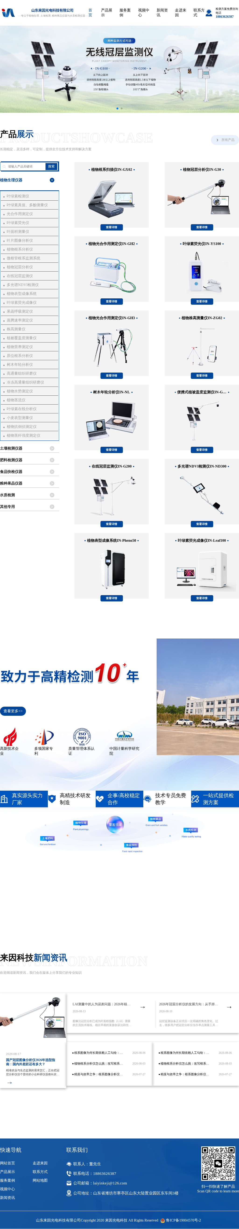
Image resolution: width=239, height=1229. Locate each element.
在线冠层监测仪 (20, 276)
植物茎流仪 (16, 400)
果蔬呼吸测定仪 (20, 311)
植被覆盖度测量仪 (22, 338)
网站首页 (7, 1163)
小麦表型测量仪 (20, 418)
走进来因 (180, 12)
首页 (90, 12)
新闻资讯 (162, 12)
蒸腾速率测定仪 (20, 320)
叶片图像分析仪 (20, 240)
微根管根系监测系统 (23, 258)
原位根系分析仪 (20, 356)
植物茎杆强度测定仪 (23, 435)
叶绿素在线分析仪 (22, 409)
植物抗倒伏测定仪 (22, 427)
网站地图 (40, 1180)
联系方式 (199, 12)
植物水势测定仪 (20, 391)
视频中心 (143, 12)
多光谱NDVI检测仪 (23, 285)
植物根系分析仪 (20, 249)
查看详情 (111, 227)
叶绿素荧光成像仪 (22, 302)
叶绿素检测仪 (18, 196)
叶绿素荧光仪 (18, 223)
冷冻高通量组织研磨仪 (25, 382)
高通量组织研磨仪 (22, 373)
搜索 (51, 166)
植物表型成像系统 (22, 294)
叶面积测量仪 (18, 232)
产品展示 (106, 12)
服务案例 (125, 12)
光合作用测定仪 (20, 214)
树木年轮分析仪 (20, 365)
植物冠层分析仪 (20, 267)
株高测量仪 (16, 329)
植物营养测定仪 (20, 347)
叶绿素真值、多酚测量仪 (27, 205)
